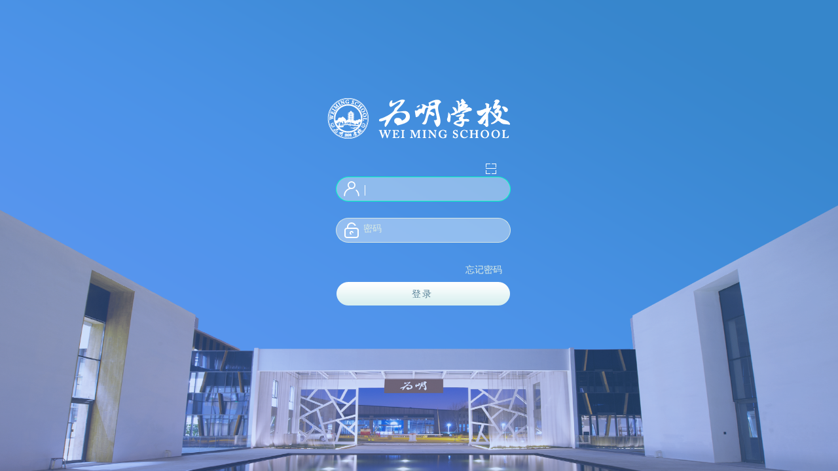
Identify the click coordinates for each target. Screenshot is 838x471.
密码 (372, 229)
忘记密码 (483, 270)
